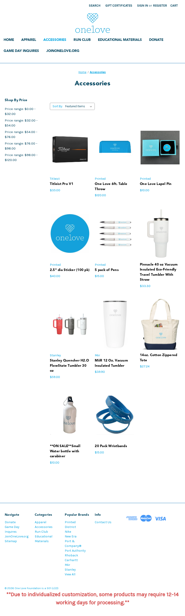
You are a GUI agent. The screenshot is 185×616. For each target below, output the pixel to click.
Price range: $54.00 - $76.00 (21, 134)
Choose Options (70, 147)
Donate (156, 40)
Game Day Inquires (21, 51)
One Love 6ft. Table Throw (111, 186)
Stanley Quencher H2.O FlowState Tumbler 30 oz (69, 366)
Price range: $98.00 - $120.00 (21, 157)
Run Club (82, 40)
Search (94, 5)
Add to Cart (114, 147)
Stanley (70, 570)
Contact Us (103, 522)
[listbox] (80, 106)
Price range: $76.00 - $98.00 (21, 146)
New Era (70, 536)
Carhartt (71, 560)
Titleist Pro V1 (62, 184)
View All (70, 574)
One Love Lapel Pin (156, 184)
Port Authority (75, 551)
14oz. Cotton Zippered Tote (158, 358)
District (70, 527)
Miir (67, 565)
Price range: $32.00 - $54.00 (21, 123)
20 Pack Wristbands (111, 446)
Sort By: (58, 106)
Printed (70, 522)
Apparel (28, 40)
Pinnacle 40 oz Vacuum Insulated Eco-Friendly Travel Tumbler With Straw (159, 272)
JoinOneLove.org (62, 51)
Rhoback (71, 555)
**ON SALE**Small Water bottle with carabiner (65, 451)
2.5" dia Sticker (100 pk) (70, 270)
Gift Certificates (118, 5)
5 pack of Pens (107, 270)
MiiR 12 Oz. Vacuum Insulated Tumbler (111, 363)
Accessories (54, 40)
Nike (68, 532)
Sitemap (11, 541)
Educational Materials (120, 40)
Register (160, 5)
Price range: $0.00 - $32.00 (20, 111)
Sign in (142, 5)
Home (9, 40)
